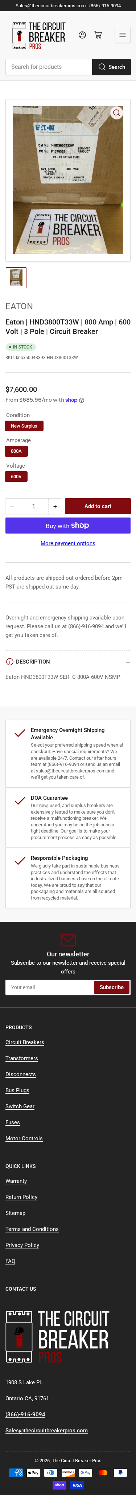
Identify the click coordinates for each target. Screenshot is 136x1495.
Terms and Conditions (32, 1229)
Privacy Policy (22, 1245)
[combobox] (68, 67)
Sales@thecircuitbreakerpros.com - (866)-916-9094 (68, 5)
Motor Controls (24, 1138)
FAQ (10, 1261)
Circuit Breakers (24, 1042)
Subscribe (112, 987)
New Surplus (24, 426)
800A (16, 451)
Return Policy (21, 1197)
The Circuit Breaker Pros (77, 1460)
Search (116, 67)
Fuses (12, 1122)
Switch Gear (19, 1106)
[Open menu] (123, 35)
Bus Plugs (17, 1090)
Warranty (16, 1181)
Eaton (19, 306)
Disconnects (20, 1074)
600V (16, 476)
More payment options (68, 543)
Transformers (21, 1058)
